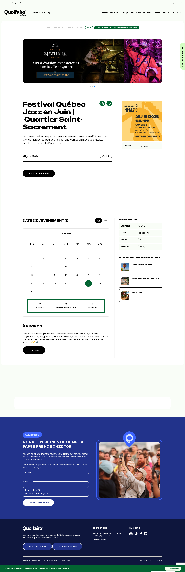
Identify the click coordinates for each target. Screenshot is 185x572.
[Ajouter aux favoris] (109, 103)
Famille (141, 247)
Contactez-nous (99, 540)
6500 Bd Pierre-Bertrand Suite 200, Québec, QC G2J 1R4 (107, 534)
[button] (90, 86)
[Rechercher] (181, 2)
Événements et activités (75, 27)
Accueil (6, 3)
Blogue (42, 3)
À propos (15, 3)
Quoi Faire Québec (59, 27)
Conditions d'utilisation (50, 561)
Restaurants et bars (141, 12)
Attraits (176, 12)
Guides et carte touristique (29, 3)
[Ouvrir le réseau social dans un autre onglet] (131, 534)
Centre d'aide (65, 561)
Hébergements (162, 12)
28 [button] (88, 283)
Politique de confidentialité (31, 561)
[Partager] (102, 103)
